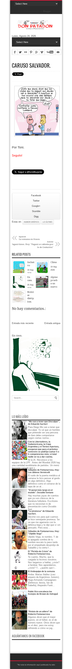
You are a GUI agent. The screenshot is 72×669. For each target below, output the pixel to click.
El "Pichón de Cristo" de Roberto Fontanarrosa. (40, 552)
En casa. (17, 335)
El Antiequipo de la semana (41, 571)
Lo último (47, 222)
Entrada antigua (52, 323)
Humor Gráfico (31, 222)
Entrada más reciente (23, 323)
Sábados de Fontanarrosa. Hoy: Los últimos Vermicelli (43, 471)
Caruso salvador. (31, 65)
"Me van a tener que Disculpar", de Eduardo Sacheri (44, 422)
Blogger (47, 11)
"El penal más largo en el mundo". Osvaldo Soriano (40, 491)
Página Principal (16, 8)
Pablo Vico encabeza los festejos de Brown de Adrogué (43, 592)
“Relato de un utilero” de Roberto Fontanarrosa (40, 612)
